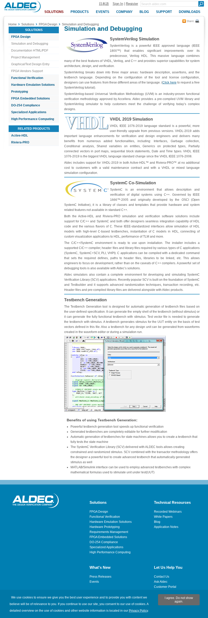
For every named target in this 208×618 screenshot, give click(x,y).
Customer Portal (165, 587)
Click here (169, 82)
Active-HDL (19, 135)
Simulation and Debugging (29, 43)
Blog (157, 522)
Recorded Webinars (168, 511)
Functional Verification (27, 78)
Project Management (25, 57)
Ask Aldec (160, 581)
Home (12, 24)
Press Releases (100, 576)
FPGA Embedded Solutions (30, 98)
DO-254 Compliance (25, 105)
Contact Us (161, 576)
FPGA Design (20, 37)
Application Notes (166, 527)
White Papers (163, 517)
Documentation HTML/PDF (29, 50)
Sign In (118, 4)
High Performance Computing (32, 119)
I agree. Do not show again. (179, 599)
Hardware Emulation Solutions (33, 85)
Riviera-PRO (20, 142)
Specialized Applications (28, 112)
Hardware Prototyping (105, 527)
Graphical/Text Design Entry (30, 64)
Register (132, 4)
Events (94, 581)
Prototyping (19, 91)
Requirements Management (109, 532)
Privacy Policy (138, 610)
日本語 (104, 4)
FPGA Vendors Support (27, 71)
